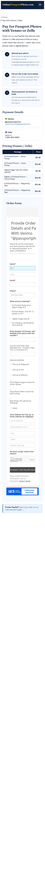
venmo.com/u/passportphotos (17, 124)
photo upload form (25, 56)
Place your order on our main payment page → (21, 508)
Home (4, 17)
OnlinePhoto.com (17, 4)
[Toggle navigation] (40, 4)
